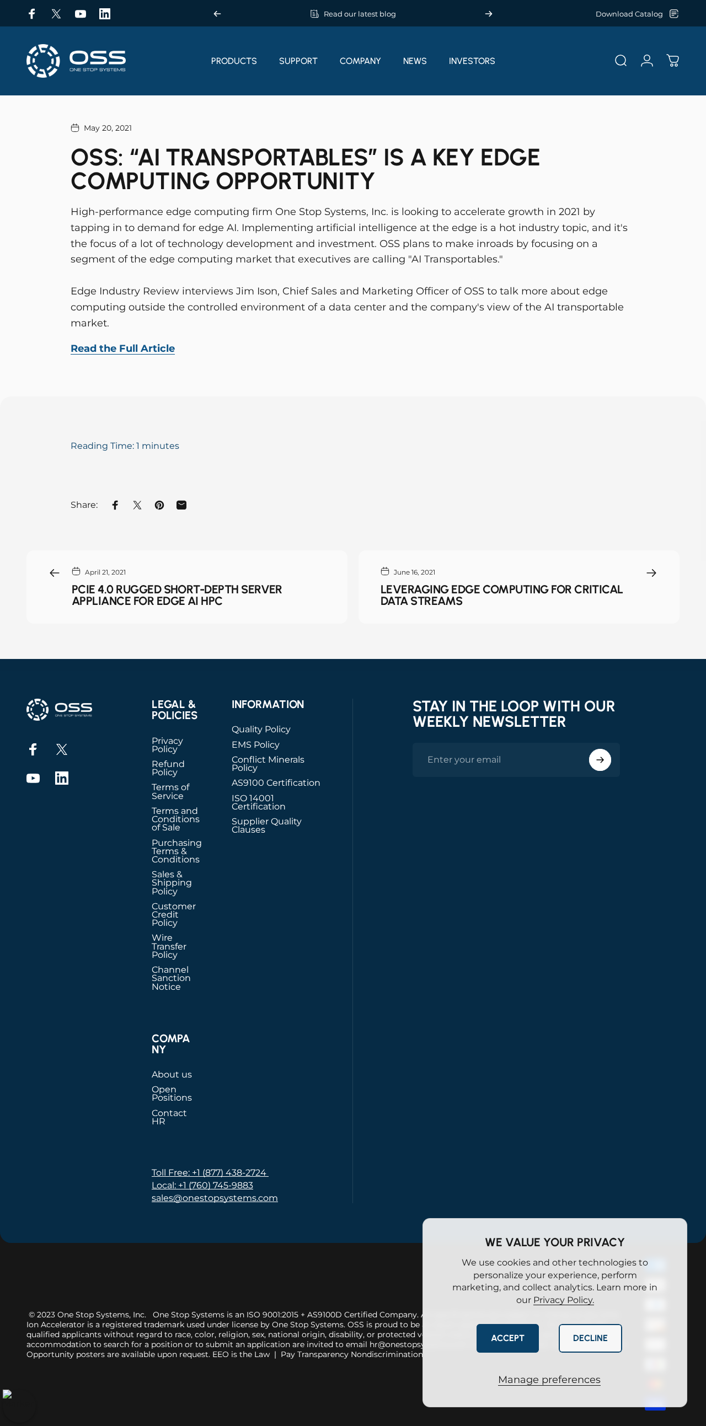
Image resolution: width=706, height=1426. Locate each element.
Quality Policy (261, 729)
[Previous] (217, 14)
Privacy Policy (167, 745)
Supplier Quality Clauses (267, 825)
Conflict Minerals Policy (268, 763)
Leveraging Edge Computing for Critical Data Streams (502, 595)
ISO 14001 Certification (259, 802)
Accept (508, 1338)
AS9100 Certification (276, 783)
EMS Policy (256, 745)
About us (172, 1074)
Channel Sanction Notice (171, 978)
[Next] (489, 14)
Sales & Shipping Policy (172, 883)
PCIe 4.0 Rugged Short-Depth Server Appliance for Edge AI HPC (177, 595)
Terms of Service (170, 791)
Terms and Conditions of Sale (176, 819)
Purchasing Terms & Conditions (177, 851)
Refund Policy (168, 768)
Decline (590, 1338)
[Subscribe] (600, 760)
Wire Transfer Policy (169, 946)
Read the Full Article (123, 348)
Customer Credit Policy (174, 915)
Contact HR (169, 1117)
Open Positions (172, 1093)
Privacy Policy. (563, 1300)
